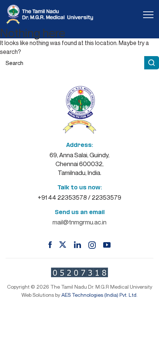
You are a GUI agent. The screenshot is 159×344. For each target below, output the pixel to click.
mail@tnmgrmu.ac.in (79, 222)
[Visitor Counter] (79, 272)
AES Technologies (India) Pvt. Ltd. (99, 295)
